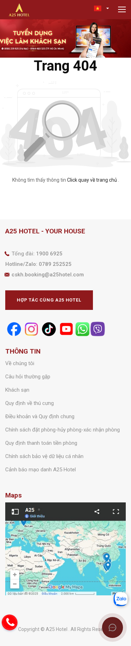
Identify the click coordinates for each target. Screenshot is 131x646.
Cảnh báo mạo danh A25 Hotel (40, 469)
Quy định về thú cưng (29, 403)
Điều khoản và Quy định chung (39, 416)
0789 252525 (55, 264)
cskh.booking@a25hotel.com (48, 274)
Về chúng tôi (19, 363)
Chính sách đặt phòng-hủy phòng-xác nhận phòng (62, 430)
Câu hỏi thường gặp (27, 376)
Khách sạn (17, 390)
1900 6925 (49, 254)
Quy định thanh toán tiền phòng (41, 443)
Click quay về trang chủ (92, 180)
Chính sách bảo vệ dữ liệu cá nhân (44, 456)
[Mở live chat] (112, 627)
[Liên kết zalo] (121, 599)
